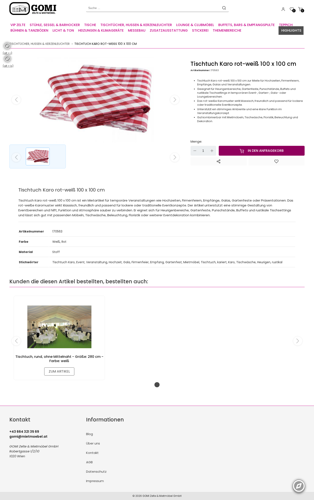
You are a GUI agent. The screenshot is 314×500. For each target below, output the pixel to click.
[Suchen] (224, 8)
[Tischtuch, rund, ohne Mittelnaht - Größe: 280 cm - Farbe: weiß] (59, 327)
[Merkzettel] (276, 161)
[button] (174, 99)
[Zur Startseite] (33, 16)
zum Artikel (59, 371)
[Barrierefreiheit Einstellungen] (298, 484)
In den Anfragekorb (266, 150)
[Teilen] (219, 161)
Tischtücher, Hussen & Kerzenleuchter (39, 44)
